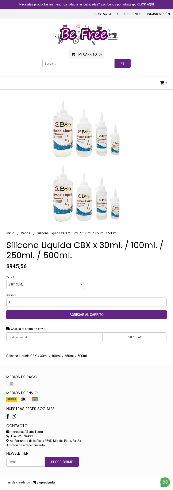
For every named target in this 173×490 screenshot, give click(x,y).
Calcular (134, 337)
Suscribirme (62, 462)
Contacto (103, 14)
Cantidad (11, 295)
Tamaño (10, 277)
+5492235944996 (22, 436)
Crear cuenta (129, 14)
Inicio (10, 233)
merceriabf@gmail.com (26, 432)
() (90, 54)
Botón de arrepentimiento (27, 445)
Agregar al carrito (87, 315)
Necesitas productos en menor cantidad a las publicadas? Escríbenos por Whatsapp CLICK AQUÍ (86, 4)
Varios (26, 233)
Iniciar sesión (158, 14)
